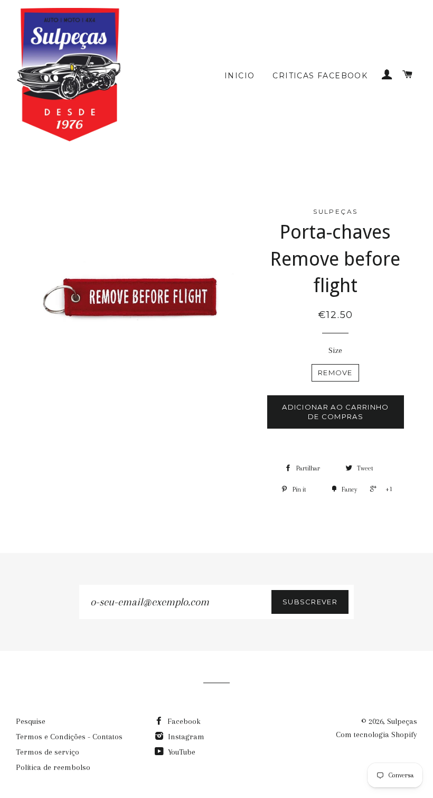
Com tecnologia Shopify (376, 734)
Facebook (183, 721)
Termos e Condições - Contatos (69, 736)
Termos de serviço (47, 752)
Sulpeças (402, 721)
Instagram (185, 736)
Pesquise (30, 721)
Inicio (239, 75)
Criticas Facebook (320, 75)
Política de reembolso (53, 767)
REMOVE (335, 372)
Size (335, 350)
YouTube (180, 752)
